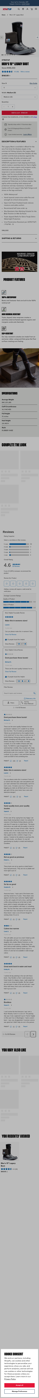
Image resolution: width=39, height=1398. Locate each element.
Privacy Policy (10, 1379)
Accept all (19, 1385)
